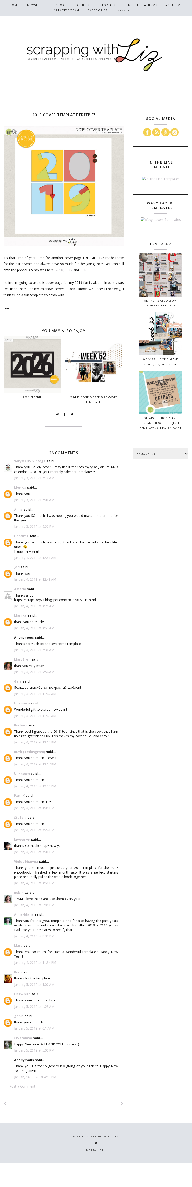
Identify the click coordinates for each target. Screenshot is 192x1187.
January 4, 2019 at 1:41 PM (34, 808)
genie (19, 1016)
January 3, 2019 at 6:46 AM (34, 500)
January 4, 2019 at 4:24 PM (34, 830)
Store (61, 5)
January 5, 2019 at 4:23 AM (34, 1006)
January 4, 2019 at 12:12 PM (35, 742)
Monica (20, 487)
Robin (18, 892)
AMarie (20, 589)
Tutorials (106, 5)
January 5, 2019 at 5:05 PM (34, 1050)
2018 (59, 270)
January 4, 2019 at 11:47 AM (35, 694)
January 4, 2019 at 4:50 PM (34, 883)
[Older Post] (122, 1103)
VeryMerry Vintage (30, 461)
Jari (17, 567)
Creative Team (66, 10)
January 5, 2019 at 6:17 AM (34, 1028)
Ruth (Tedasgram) (29, 752)
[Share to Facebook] (64, 414)
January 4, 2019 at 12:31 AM (35, 557)
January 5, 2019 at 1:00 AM (34, 984)
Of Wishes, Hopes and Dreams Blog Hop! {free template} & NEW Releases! (161, 423)
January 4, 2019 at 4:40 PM (34, 852)
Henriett (21, 536)
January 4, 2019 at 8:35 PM (34, 936)
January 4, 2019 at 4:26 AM (34, 606)
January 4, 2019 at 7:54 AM (34, 672)
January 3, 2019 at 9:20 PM (34, 526)
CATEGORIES (97, 10)
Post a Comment (22, 1086)
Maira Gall (96, 1149)
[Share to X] (57, 414)
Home (14, 5)
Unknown (22, 703)
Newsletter (37, 5)
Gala (18, 681)
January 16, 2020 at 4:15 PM (35, 1077)
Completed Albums (140, 5)
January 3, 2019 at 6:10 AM (34, 478)
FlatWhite (22, 994)
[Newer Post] (5, 1103)
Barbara (20, 725)
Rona (18, 972)
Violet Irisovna (26, 861)
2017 (68, 270)
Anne (18, 509)
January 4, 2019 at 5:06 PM (34, 905)
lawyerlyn (22, 839)
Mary (18, 945)
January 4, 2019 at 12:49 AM (35, 579)
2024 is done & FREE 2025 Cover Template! (94, 399)
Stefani (20, 817)
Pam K (19, 795)
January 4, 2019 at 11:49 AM (35, 716)
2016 (83, 270)
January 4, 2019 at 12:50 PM (35, 786)
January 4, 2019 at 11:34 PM (35, 962)
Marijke (20, 615)
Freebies (81, 5)
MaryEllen (22, 659)
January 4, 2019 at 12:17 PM (35, 764)
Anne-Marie (24, 914)
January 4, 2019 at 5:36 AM (34, 650)
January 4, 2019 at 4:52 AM (34, 628)
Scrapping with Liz (102, 1136)
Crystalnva (23, 1038)
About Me (173, 5)
